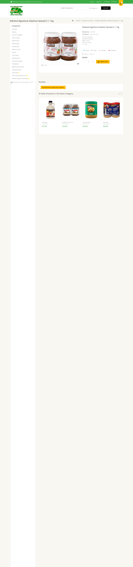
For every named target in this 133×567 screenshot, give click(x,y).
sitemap (114, 2)
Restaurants (16, 58)
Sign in (92, 2)
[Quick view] (51, 117)
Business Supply (17, 61)
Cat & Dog (15, 55)
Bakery (14, 32)
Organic (14, 29)
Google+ (103, 50)
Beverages (15, 43)
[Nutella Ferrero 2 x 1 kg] (70, 110)
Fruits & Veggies (17, 35)
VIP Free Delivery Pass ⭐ (20, 75)
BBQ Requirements (18, 67)
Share (95, 50)
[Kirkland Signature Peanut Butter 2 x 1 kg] (111, 110)
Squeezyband (16, 70)
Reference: (86, 32)
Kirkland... (45, 122)
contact (107, 2)
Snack (14, 52)
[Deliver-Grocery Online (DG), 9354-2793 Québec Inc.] (16, 10)
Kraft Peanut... (87, 122)
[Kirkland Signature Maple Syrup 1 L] (50, 110)
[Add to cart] (43, 117)
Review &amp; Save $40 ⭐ (20, 78)
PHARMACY (15, 64)
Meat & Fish (15, 41)
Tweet (87, 50)
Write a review (89, 54)
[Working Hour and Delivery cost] (23, 365)
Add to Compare (47, 117)
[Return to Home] (72, 20)
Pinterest (113, 50)
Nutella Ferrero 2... (68, 122)
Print (45, 65)
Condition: (85, 34)
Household (15, 46)
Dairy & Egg (15, 38)
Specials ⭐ (15, 73)
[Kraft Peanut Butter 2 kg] (91, 110)
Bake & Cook (16, 49)
